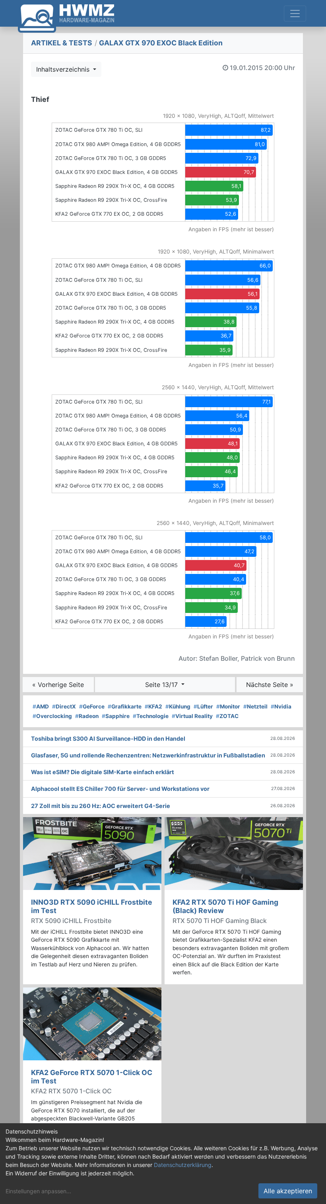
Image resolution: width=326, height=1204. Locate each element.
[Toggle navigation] (295, 13)
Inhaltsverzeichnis (63, 69)
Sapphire (116, 716)
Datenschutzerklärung (183, 1164)
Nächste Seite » (269, 685)
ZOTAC (227, 716)
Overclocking (52, 716)
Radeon (87, 716)
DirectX (64, 706)
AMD (41, 706)
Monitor (228, 706)
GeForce (92, 706)
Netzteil (255, 706)
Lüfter (203, 706)
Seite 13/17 (162, 685)
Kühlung (177, 706)
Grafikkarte (125, 706)
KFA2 (153, 706)
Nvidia (281, 706)
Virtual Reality (192, 716)
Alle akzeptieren (288, 1191)
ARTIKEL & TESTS (61, 43)
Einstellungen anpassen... (38, 1191)
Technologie (151, 716)
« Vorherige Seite (58, 685)
